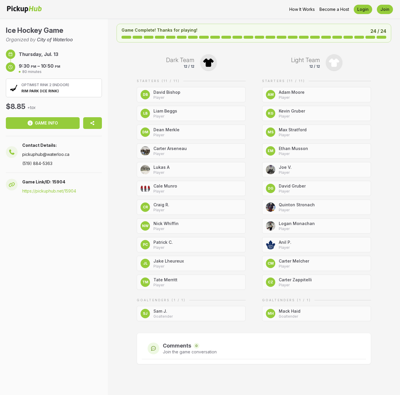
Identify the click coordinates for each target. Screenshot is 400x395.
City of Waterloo (55, 39)
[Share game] (92, 123)
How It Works (302, 9)
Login (363, 9)
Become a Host (334, 9)
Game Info (46, 122)
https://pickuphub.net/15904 (49, 190)
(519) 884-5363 (37, 163)
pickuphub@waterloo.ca (45, 154)
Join (384, 9)
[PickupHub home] (24, 9)
